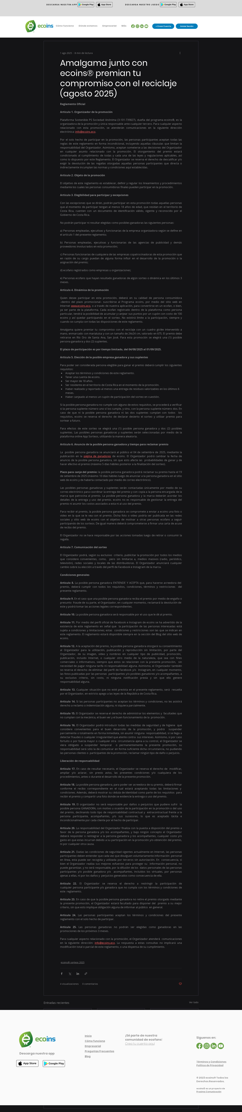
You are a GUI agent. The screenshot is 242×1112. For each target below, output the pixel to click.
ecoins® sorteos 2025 (72, 962)
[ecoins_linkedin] (142, 26)
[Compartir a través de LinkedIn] (77, 973)
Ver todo (193, 1002)
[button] (88, 26)
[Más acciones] (180, 53)
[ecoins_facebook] (133, 26)
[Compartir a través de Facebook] (61, 973)
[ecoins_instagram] (137, 26)
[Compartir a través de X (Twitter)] (69, 973)
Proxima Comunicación (208, 1091)
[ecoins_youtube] (146, 26)
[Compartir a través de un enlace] (85, 973)
